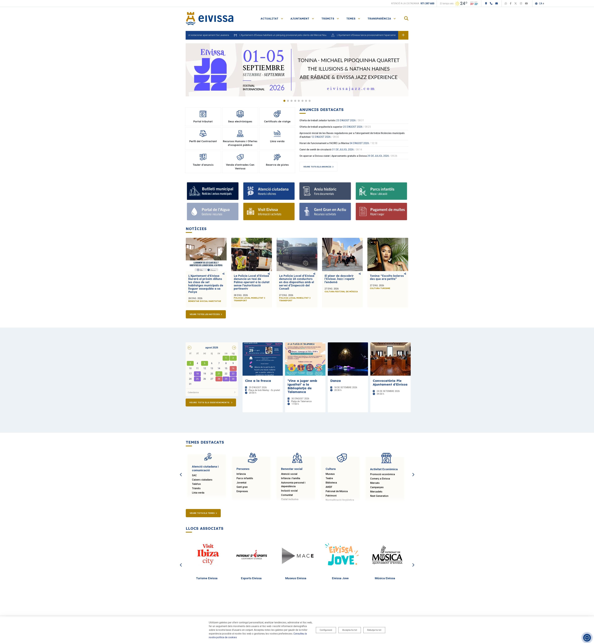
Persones (243, 469)
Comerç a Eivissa (380, 478)
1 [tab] (284, 101)
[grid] (212, 369)
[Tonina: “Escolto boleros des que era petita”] (387, 254)
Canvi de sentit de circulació (315, 149)
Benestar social (291, 469)
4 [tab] (295, 101)
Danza (335, 380)
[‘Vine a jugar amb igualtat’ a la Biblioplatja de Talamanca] (305, 359)
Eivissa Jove (340, 578)
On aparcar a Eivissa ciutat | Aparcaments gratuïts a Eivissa (333, 155)
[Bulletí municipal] (213, 191)
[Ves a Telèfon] (491, 3)
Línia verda (198, 492)
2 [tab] (288, 101)
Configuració (326, 630)
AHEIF (329, 486)
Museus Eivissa (295, 578)
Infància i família (290, 478)
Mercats (375, 482)
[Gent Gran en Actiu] (325, 211)
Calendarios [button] (193, 392)
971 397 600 (427, 3)
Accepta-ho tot (349, 630)
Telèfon (196, 484)
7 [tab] (306, 101)
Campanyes (377, 487)
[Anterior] (181, 471)
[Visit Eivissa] (269, 211)
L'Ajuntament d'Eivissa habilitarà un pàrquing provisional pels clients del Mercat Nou (256, 35)
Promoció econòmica (382, 474)
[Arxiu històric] (325, 191)
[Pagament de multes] (381, 211)
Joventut (241, 482)
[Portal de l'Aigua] (213, 211)
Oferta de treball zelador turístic (317, 120)
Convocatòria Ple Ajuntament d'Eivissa (390, 382)
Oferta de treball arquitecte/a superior (320, 126)
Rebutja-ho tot (374, 630)
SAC (194, 475)
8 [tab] (310, 101)
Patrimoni (331, 495)
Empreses (242, 491)
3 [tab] (292, 101)
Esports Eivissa (251, 578)
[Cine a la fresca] (263, 359)
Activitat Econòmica (384, 469)
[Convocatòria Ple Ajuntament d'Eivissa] (390, 359)
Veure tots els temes (202, 513)
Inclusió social (289, 490)
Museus (330, 474)
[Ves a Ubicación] (486, 3)
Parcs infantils (245, 478)
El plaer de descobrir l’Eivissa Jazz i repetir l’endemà (340, 279)
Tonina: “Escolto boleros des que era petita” (387, 277)
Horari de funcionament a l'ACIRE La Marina (324, 143)
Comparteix (223, 274)
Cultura (331, 469)
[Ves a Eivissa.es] (210, 18)
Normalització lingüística (340, 499)
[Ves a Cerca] (406, 18)
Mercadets (376, 491)
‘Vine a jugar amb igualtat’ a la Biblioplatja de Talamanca (302, 386)
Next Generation (379, 495)
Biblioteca (331, 482)
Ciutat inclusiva (289, 499)
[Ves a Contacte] (496, 3)
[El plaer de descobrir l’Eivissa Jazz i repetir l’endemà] (342, 254)
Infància (241, 474)
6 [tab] (302, 101)
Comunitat (287, 495)
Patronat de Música (337, 491)
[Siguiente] (413, 471)
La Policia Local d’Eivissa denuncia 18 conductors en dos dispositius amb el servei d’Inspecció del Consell (296, 282)
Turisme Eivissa (206, 578)
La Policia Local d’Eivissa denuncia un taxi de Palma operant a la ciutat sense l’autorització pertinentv (251, 282)
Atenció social (289, 474)
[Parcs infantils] (381, 191)
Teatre (329, 478)
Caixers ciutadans (202, 479)
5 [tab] (299, 101)
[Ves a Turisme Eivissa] (208, 554)
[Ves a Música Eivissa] (386, 554)
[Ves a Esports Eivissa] (252, 554)
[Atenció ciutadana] (269, 191)
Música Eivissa (385, 578)
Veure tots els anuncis (317, 166)
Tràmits (196, 488)
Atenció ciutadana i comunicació (205, 468)
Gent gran (242, 486)
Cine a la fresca (258, 380)
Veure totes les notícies (205, 314)
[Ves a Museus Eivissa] (297, 554)
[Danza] (348, 359)
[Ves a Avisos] (403, 35)
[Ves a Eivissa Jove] (341, 554)
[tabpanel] (297, 69)
